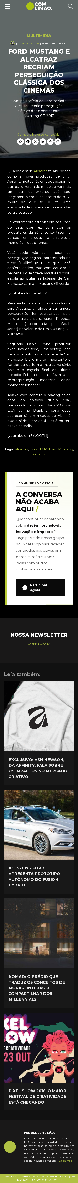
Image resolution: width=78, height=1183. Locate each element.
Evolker (57, 1180)
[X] (35, 141)
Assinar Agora (39, 644)
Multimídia (39, 36)
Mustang (65, 449)
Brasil (34, 449)
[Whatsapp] (20, 141)
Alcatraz (41, 171)
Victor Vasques (30, 43)
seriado (39, 454)
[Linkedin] (43, 141)
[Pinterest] (50, 141)
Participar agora (38, 587)
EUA (43, 449)
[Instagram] (57, 141)
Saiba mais (65, 1160)
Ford (53, 449)
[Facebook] (28, 141)
